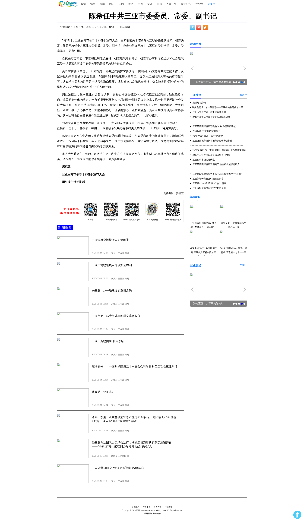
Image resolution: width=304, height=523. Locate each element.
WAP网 (199, 4)
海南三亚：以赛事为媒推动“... (210, 303)
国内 (111, 4)
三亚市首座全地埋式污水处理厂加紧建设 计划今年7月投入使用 (203, 227)
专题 (159, 4)
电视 (140, 4)
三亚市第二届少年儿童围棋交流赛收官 (116, 315)
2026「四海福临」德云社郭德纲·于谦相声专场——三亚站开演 (233, 252)
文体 (149, 4)
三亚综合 (195, 95)
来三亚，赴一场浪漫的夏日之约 (112, 290)
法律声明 (168, 507)
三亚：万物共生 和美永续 (108, 341)
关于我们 (135, 507)
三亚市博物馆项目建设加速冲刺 (112, 265)
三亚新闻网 (64, 27)
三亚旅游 (195, 265)
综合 (92, 4)
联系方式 (157, 507)
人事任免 (171, 4)
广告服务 (146, 507)
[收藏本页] (205, 27)
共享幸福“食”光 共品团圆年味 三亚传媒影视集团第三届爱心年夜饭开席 (203, 252)
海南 (102, 4)
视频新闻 (195, 197)
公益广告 (186, 4)
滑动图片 (195, 44)
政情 (83, 4)
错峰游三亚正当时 (103, 391)
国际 (121, 4)
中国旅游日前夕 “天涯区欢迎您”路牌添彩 (118, 467)
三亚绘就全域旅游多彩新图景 (110, 239)
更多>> (212, 4)
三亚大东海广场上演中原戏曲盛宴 (212, 82)
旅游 (130, 4)
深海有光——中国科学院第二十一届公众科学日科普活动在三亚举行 (134, 366)
